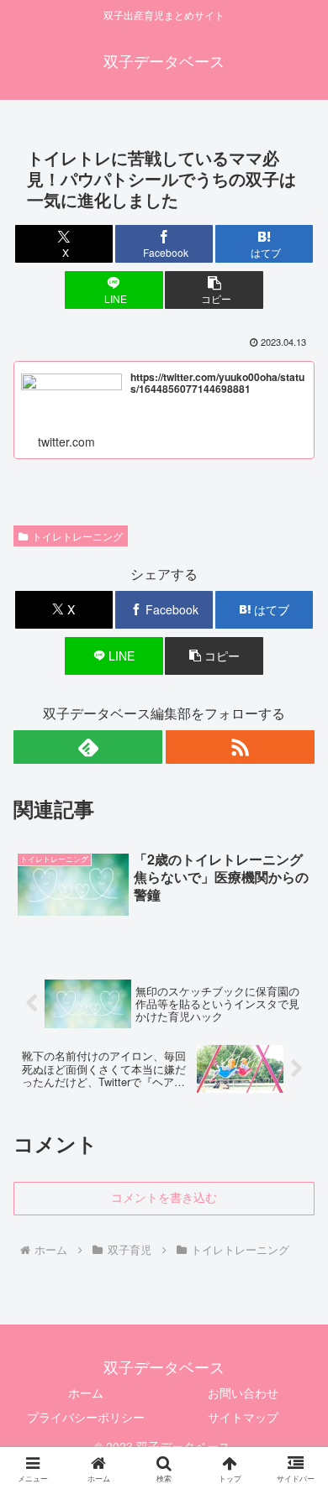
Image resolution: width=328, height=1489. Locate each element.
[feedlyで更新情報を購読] (87, 747)
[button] (213, 290)
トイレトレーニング (77, 536)
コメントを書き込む (164, 1197)
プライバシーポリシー (86, 1416)
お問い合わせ (243, 1392)
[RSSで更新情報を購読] (240, 747)
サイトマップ (243, 1416)
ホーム (85, 1392)
